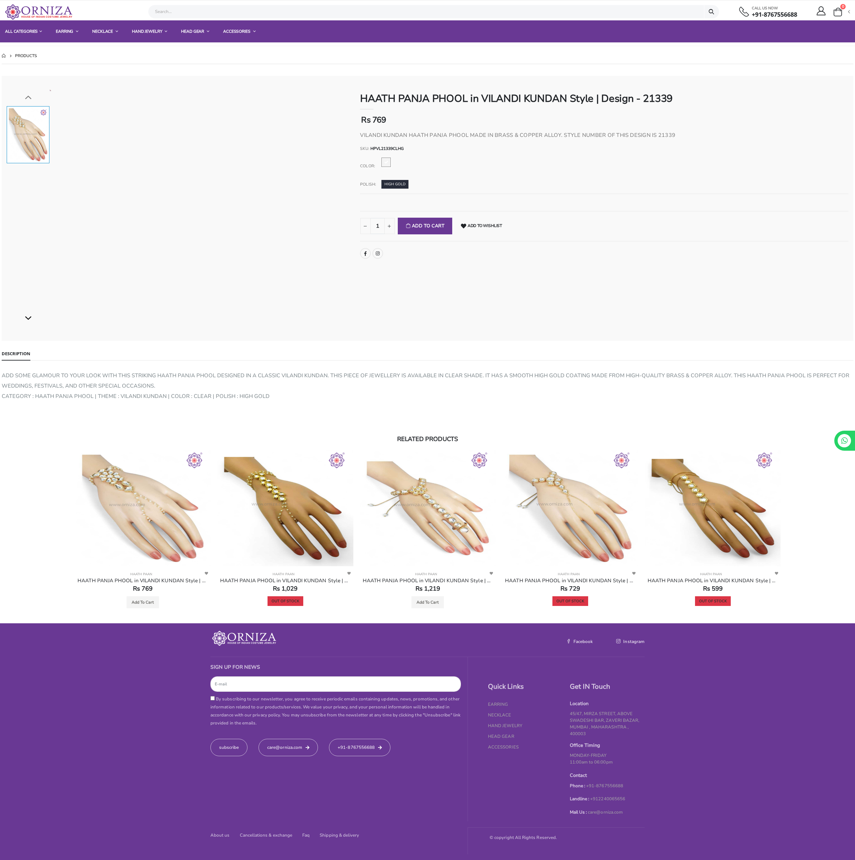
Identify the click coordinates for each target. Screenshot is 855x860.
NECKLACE (103, 31)
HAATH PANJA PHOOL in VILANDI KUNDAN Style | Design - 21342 (431, 580)
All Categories (21, 31)
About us (220, 835)
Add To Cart (427, 226)
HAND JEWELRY (147, 31)
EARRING (65, 31)
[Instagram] (377, 253)
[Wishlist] (209, 573)
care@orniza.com (605, 812)
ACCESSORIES (237, 31)
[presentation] (62, 535)
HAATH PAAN (145, 574)
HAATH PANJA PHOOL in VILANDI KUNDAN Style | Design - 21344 (716, 580)
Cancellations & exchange (266, 835)
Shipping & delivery (339, 835)
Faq (306, 835)
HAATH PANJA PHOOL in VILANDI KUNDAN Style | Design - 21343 (146, 580)
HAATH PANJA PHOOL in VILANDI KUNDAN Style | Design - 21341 (573, 580)
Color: (367, 166)
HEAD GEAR (193, 31)
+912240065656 (607, 799)
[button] (841, 12)
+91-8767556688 (774, 14)
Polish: (368, 184)
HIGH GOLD (394, 184)
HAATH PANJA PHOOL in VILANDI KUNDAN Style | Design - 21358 (288, 580)
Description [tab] (16, 354)
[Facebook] (365, 253)
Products (26, 55)
